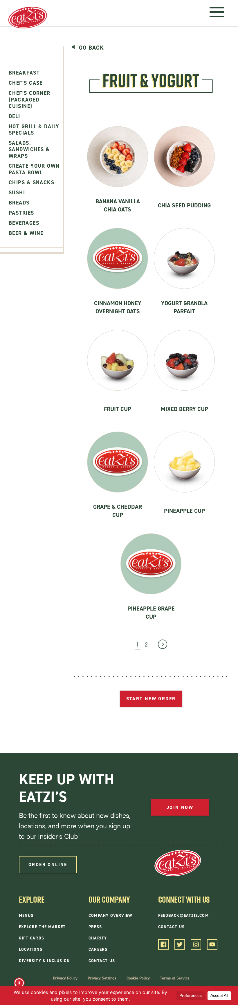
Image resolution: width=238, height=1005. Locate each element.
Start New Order (151, 699)
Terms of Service (175, 978)
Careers (98, 949)
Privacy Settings (102, 978)
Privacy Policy (65, 978)
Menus (26, 915)
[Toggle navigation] (216, 11)
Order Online (47, 864)
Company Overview (110, 915)
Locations (30, 949)
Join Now (180, 807)
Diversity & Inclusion (44, 961)
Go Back (91, 47)
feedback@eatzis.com (183, 915)
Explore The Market (42, 927)
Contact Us (102, 961)
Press (95, 927)
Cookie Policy (138, 978)
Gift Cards (31, 938)
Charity (98, 938)
